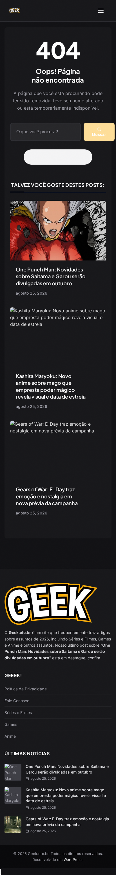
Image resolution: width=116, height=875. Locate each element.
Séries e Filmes (18, 712)
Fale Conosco (17, 700)
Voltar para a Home (60, 157)
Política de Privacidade (26, 688)
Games (11, 724)
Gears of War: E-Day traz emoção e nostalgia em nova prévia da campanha (47, 496)
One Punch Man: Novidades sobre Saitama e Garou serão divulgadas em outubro (51, 276)
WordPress (73, 859)
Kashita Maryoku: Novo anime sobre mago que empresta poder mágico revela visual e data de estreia (51, 386)
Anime (10, 736)
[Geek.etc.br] (14, 11)
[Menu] (101, 11)
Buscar (99, 134)
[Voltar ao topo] (0, 872)
